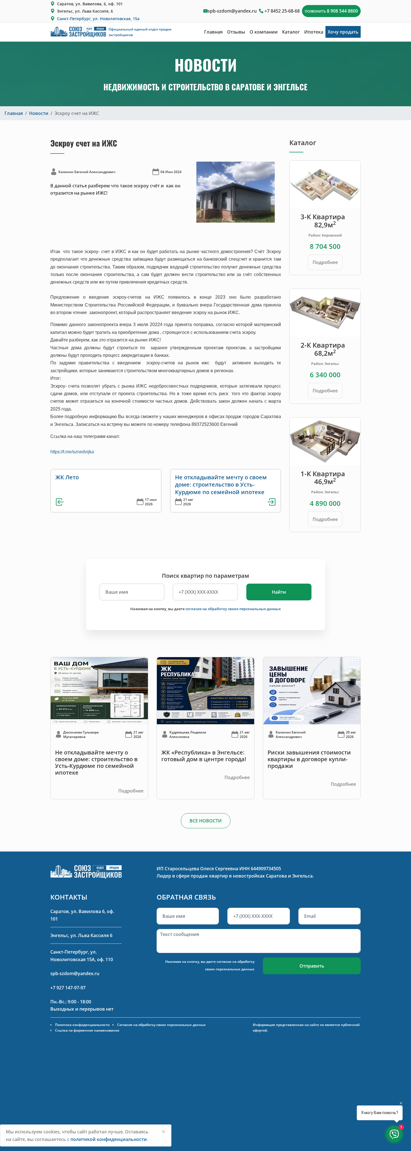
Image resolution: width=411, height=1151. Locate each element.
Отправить (311, 966)
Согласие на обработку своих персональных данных (161, 1024)
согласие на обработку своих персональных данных (233, 608)
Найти (279, 592)
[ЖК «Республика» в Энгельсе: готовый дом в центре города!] (205, 690)
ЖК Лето (67, 477)
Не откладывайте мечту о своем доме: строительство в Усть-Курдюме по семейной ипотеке (221, 484)
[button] (197, 192)
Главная (213, 32)
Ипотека (313, 32)
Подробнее (325, 262)
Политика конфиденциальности (82, 1024)
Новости (38, 113)
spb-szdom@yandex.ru (232, 11)
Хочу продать (343, 32)
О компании (264, 32)
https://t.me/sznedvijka (72, 451)
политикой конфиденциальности (108, 1139)
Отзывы (236, 32)
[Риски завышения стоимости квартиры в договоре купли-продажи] (311, 690)
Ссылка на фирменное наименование (87, 1030)
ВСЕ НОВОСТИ (206, 821)
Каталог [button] (291, 32)
